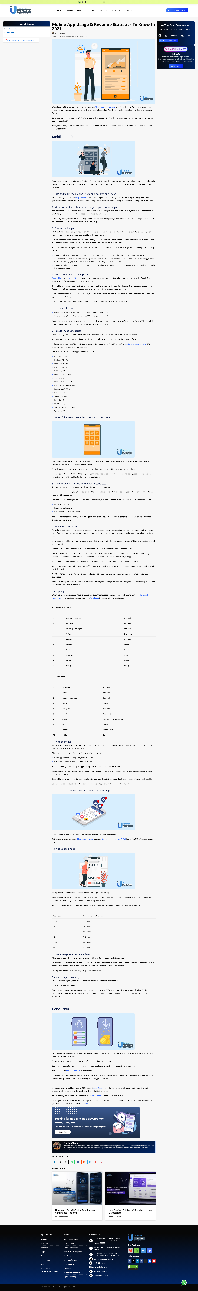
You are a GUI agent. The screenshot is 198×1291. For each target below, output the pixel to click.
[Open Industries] (74, 10)
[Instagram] (145, 1261)
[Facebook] (129, 1261)
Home (53, 36)
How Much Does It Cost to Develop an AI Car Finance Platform (75, 1211)
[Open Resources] (107, 10)
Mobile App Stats (12, 29)
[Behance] (149, 1261)
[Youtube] (154, 1261)
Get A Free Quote (169, 41)
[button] (54, 1162)
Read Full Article (61, 1217)
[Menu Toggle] (190, 5)
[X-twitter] (133, 1261)
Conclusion (10, 33)
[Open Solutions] (95, 10)
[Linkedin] (137, 1261)
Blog (57, 36)
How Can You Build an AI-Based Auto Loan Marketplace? (130, 1211)
